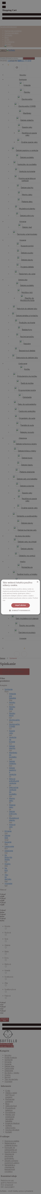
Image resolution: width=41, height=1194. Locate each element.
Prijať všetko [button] (20, 605)
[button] (20, 610)
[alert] (20, 597)
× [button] (37, 582)
